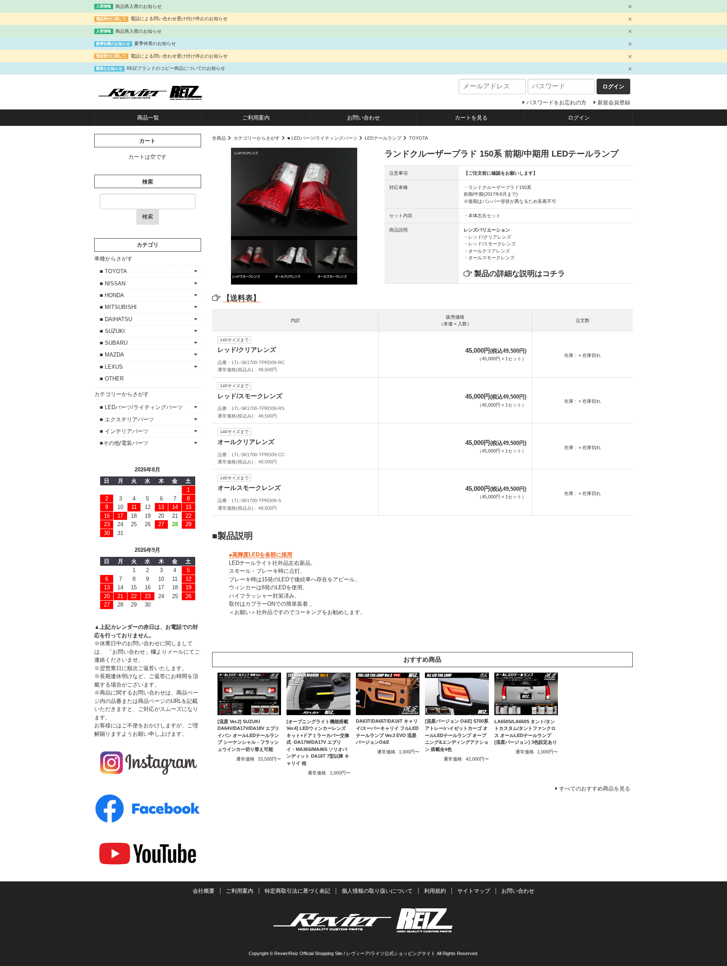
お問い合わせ (363, 117)
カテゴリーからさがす (256, 138)
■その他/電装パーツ (124, 443)
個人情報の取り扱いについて (377, 891)
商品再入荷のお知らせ (138, 6)
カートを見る (471, 117)
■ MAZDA (112, 354)
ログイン (579, 117)
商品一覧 (148, 117)
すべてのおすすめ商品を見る (594, 788)
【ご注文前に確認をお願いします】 (501, 173)
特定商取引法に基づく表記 (297, 891)
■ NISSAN (112, 283)
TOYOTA (418, 138)
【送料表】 (241, 298)
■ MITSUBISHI (118, 307)
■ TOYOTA (113, 271)
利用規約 (435, 891)
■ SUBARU (113, 343)
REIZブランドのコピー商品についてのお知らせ (176, 68)
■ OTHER (112, 378)
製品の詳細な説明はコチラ (519, 273)
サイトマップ (473, 891)
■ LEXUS (111, 367)
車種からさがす (113, 258)
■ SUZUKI (112, 331)
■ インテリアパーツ (124, 431)
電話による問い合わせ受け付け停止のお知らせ (179, 18)
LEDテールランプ (383, 138)
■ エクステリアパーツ (127, 419)
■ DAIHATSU (116, 319)
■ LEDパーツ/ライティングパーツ (322, 138)
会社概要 (204, 891)
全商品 (219, 138)
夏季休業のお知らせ (155, 43)
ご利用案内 (256, 117)
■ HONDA (112, 295)
